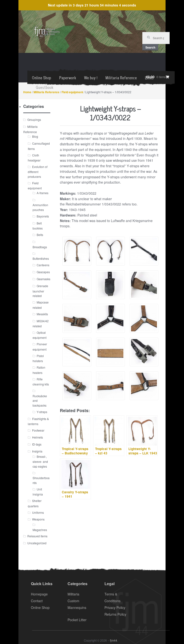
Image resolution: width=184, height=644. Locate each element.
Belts (40, 235)
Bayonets (43, 216)
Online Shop (41, 77)
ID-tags (36, 444)
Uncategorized (36, 543)
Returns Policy (115, 614)
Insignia (37, 451)
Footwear (38, 430)
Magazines (40, 530)
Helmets (37, 437)
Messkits (42, 314)
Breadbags (40, 247)
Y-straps (42, 412)
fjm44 (113, 640)
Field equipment (72, 92)
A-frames (42, 193)
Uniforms (38, 512)
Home (27, 92)
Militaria (73, 594)
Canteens (43, 265)
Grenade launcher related (40, 291)
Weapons (38, 519)
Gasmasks (43, 279)
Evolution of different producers (37, 172)
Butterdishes (41, 258)
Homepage (39, 594)
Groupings (34, 120)
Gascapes (43, 272)
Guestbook (44, 87)
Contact (37, 600)
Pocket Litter (77, 619)
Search (150, 47)
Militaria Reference (121, 77)
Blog (35, 136)
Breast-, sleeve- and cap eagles (40, 461)
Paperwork (67, 77)
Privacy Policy (114, 607)
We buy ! (90, 77)
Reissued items (37, 536)
